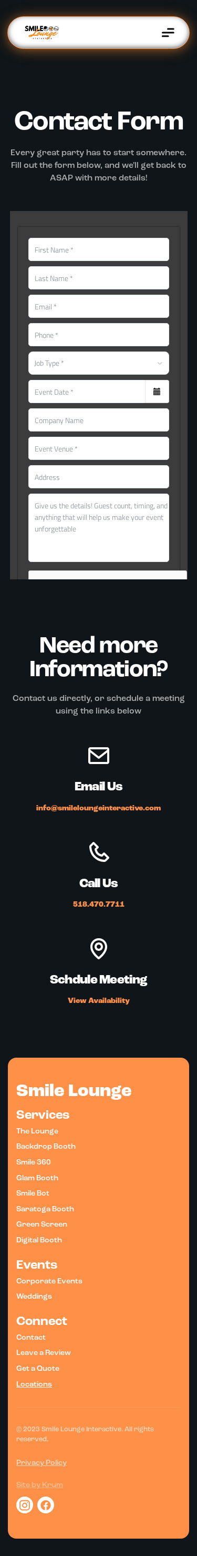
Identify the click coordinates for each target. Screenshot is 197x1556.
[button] (168, 32)
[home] (36, 32)
